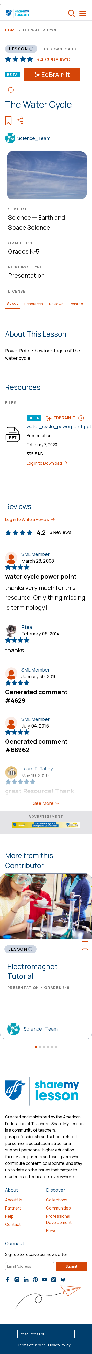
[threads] (53, 1279)
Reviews (56, 303)
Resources (33, 303)
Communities (58, 1208)
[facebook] (7, 1279)
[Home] (17, 13)
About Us (13, 1200)
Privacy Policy (59, 1344)
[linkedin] (26, 1279)
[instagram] (16, 1279)
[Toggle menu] (83, 13)
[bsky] (62, 1279)
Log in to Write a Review (27, 519)
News (51, 1230)
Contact (13, 1224)
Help (9, 1216)
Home (11, 30)
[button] (36, 1047)
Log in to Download (45, 463)
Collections (56, 1200)
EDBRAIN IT (64, 418)
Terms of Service (31, 1344)
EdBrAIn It (55, 74)
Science (19, 217)
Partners (13, 1208)
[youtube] (44, 1279)
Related (76, 303)
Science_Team (33, 138)
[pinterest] (35, 1279)
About (12, 303)
